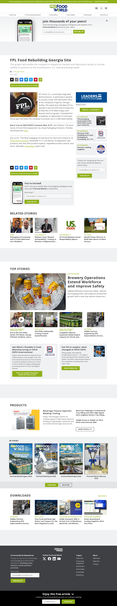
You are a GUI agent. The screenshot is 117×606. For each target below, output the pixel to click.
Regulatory (39, 329)
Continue (68, 602)
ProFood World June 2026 (46, 476)
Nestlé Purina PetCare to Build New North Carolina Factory (95, 239)
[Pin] (35, 79)
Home (12, 235)
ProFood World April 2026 (71, 476)
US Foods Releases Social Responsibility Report (69, 238)
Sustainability (40, 235)
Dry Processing (73, 274)
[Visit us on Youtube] (59, 559)
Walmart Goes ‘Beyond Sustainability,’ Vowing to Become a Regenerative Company (45, 239)
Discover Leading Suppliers (84, 148)
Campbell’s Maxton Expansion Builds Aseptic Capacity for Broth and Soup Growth (69, 335)
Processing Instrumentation (70, 517)
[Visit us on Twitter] (44, 559)
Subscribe (52, 485)
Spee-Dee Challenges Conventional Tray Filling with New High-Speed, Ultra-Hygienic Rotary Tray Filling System (90, 413)
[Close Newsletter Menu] (107, 20)
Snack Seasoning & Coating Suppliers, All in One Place (94, 521)
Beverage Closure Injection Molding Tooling (57, 412)
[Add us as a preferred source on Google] (40, 79)
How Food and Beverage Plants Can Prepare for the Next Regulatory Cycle (46, 521)
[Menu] (106, 8)
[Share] (21, 79)
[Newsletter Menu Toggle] (96, 8)
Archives (66, 485)
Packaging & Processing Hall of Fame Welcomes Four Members (20, 239)
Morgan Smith (19, 72)
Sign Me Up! (79, 32)
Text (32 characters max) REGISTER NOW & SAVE (27, 374)
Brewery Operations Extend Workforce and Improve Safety (86, 282)
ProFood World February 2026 (96, 477)
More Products (85, 429)
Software (87, 329)
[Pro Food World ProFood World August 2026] (20, 458)
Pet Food (87, 235)
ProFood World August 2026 (21, 476)
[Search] (101, 8)
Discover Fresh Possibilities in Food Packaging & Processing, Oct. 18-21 (85, 136)
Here (26, 130)
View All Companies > (91, 110)
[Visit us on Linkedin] (54, 559)
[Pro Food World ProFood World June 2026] (46, 458)
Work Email (29, 192)
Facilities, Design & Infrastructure (17, 329)
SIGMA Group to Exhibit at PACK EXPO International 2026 (89, 421)
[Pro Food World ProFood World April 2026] (71, 458)
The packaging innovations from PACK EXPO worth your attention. (84, 122)
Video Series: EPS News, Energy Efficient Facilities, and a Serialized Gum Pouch (20, 335)
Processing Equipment (92, 517)
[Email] (16, 79)
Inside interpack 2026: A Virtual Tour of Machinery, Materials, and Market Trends (70, 521)
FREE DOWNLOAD (70, 368)
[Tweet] (31, 79)
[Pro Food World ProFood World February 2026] (96, 458)
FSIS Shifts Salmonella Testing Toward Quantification (44, 333)
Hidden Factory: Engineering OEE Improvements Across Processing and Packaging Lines (95, 333)
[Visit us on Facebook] (49, 559)
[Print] (12, 79)
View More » (102, 496)
